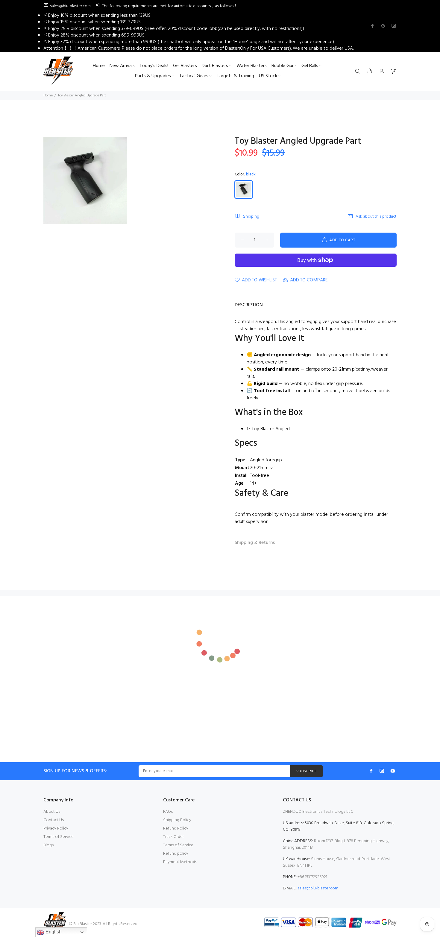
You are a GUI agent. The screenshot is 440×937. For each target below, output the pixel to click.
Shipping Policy (177, 820)
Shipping (251, 216)
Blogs (48, 845)
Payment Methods (180, 862)
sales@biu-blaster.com (318, 888)
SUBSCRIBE (306, 771)
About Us (51, 811)
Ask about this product (376, 216)
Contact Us (53, 820)
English (53, 931)
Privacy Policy (55, 828)
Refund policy (175, 853)
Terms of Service (58, 836)
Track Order (173, 836)
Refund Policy (175, 828)
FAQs (168, 811)
